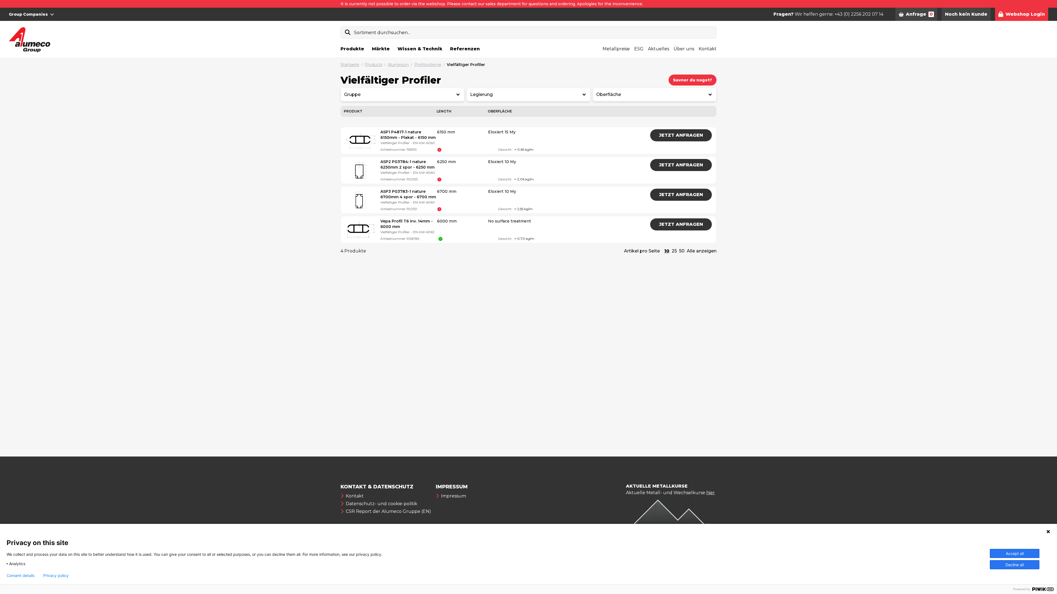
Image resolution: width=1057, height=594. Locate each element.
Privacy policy (56, 575)
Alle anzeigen (702, 251)
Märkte (381, 48)
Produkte (352, 48)
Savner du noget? (692, 80)
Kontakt (708, 48)
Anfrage (919, 14)
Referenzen (465, 48)
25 (674, 251)
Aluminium (398, 64)
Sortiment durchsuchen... (382, 32)
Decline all (1015, 564)
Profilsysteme (427, 64)
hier (710, 492)
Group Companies (28, 14)
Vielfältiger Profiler (466, 64)
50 (682, 251)
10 (666, 251)
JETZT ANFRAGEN (681, 135)
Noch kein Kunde (966, 14)
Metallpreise (616, 48)
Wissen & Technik (419, 48)
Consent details (20, 575)
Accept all (1015, 553)
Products (373, 64)
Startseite (349, 64)
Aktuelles (658, 48)
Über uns (684, 48)
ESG (639, 48)
